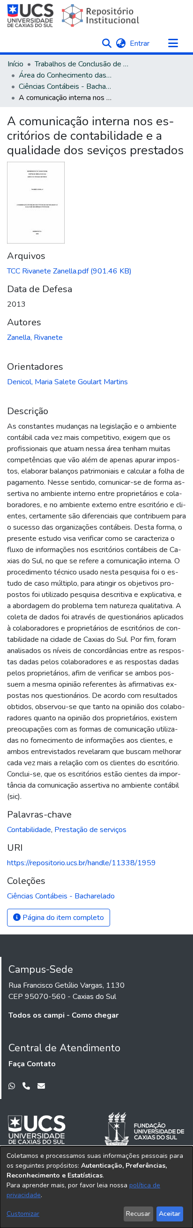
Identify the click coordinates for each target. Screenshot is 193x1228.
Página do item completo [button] (62, 917)
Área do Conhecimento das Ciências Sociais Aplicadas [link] (65, 75)
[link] (69, 271)
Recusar (138, 1213)
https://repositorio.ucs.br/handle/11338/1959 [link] (81, 863)
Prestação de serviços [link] (90, 830)
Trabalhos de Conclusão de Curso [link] (81, 64)
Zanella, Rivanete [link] (35, 337)
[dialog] (96, 1187)
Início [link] (15, 64)
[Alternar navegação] (173, 43)
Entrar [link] (140, 43)
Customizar (23, 1213)
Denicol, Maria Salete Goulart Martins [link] (67, 382)
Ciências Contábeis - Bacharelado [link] (65, 86)
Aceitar (169, 1213)
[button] (106, 43)
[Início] (74, 15)
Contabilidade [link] (29, 830)
